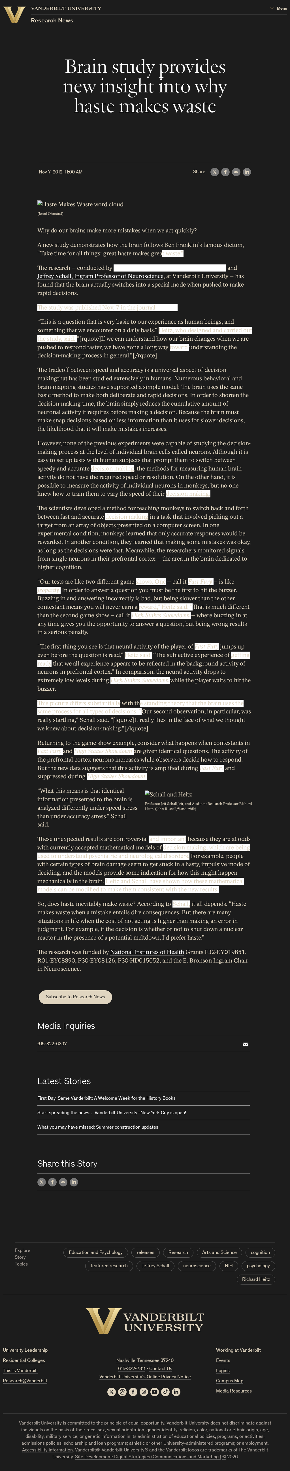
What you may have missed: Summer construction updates (97, 1127)
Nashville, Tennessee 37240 (145, 1360)
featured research (109, 1266)
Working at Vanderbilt (238, 1350)
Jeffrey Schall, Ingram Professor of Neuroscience (100, 276)
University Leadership (25, 1350)
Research (178, 1252)
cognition (260, 1252)
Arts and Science (219, 1252)
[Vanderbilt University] (145, 1321)
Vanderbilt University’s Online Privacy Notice (145, 1377)
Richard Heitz (256, 1279)
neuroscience (197, 1266)
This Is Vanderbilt (20, 1371)
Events (223, 1360)
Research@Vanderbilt (25, 1381)
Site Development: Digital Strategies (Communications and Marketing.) (148, 1457)
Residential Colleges (24, 1360)
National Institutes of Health (147, 952)
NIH (229, 1266)
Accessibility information (47, 1450)
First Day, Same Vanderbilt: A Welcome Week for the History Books (106, 1098)
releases (145, 1252)
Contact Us (160, 1369)
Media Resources (234, 1391)
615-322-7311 (131, 1369)
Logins (223, 1371)
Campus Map (229, 1381)
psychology (258, 1266)
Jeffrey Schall (155, 1266)
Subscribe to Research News (75, 997)
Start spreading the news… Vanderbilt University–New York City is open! (111, 1113)
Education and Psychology (96, 1252)
